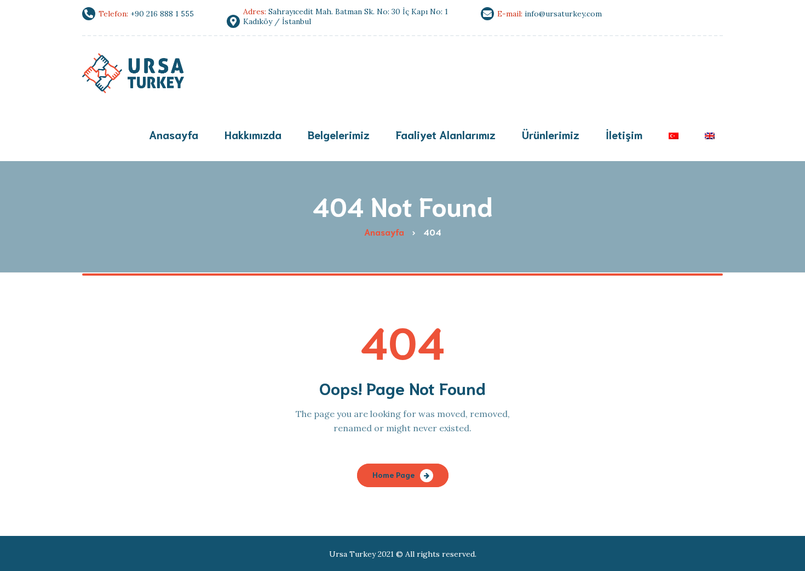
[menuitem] (674, 136)
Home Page (393, 474)
